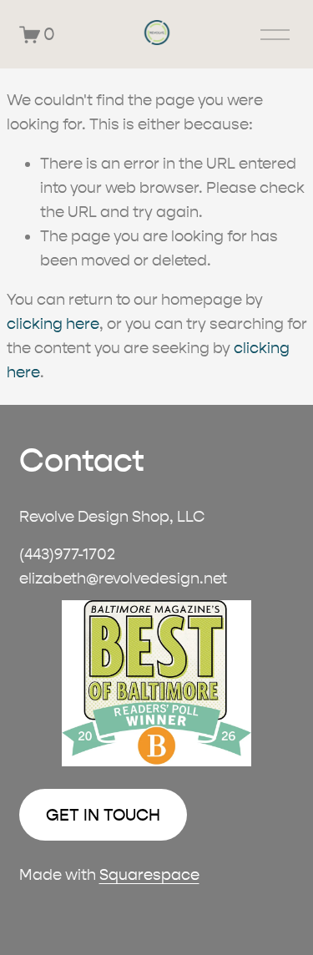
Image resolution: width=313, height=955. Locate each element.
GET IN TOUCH (103, 815)
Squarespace (149, 875)
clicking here (53, 324)
